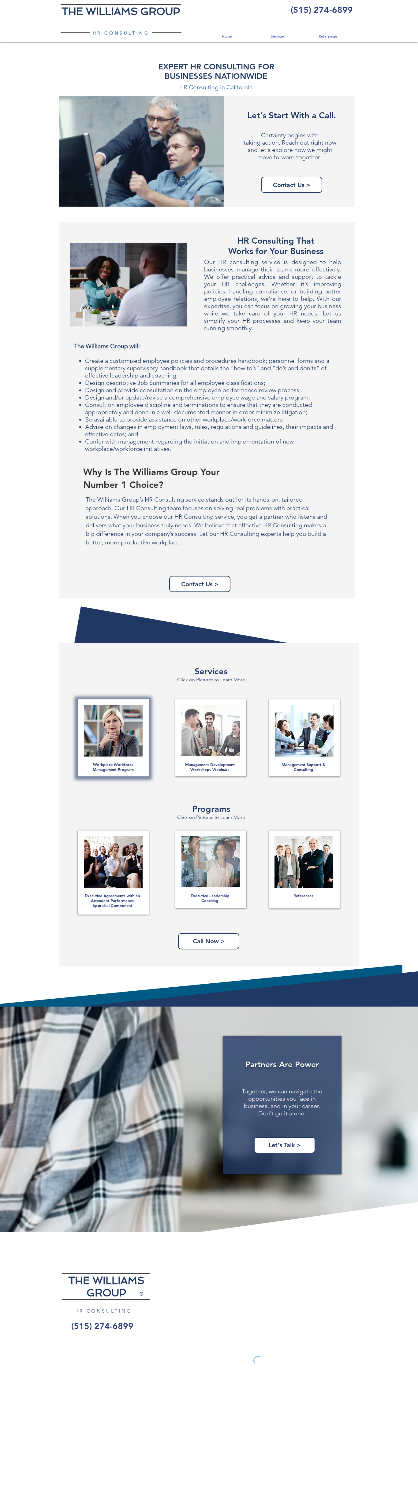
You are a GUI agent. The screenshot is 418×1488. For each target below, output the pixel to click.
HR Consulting (164, 499)
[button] (277, 36)
